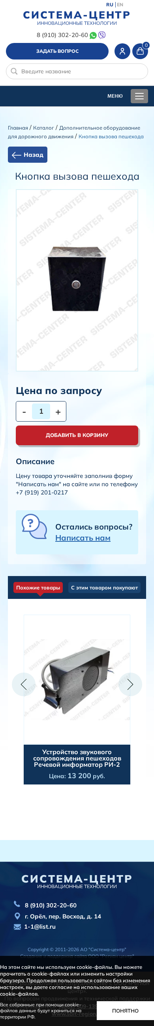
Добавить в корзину (77, 435)
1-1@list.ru (40, 926)
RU (109, 4)
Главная (18, 128)
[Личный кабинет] (122, 51)
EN (120, 4)
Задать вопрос (57, 51)
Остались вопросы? (93, 532)
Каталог (43, 128)
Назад (33, 154)
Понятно (125, 1010)
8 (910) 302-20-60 (62, 35)
